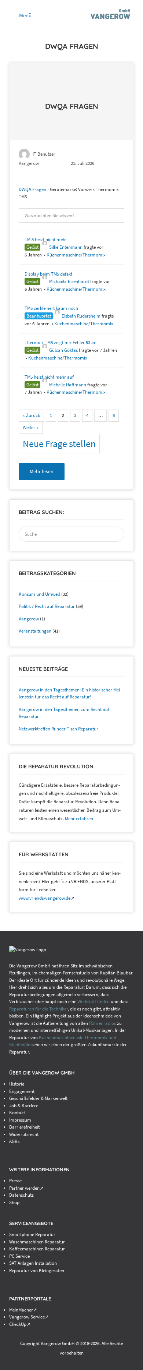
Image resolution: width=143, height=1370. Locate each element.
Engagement (21, 1091)
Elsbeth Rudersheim (81, 316)
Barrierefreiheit (24, 1127)
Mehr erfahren (79, 818)
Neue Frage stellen (59, 444)
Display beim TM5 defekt (48, 274)
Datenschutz (21, 1195)
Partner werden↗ (26, 1188)
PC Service (19, 1256)
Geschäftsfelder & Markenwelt (38, 1098)
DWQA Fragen (71, 106)
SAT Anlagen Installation (33, 1263)
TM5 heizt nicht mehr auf (49, 377)
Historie (16, 1084)
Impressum (20, 1120)
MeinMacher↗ (23, 1310)
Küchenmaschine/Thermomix (76, 255)
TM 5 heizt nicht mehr (46, 239)
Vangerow (29, 619)
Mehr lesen (42, 471)
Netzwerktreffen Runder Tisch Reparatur (58, 729)
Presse (15, 1181)
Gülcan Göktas (63, 350)
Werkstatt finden (93, 1001)
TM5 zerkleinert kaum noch (51, 308)
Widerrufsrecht (23, 1134)
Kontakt (17, 1112)
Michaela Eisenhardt (69, 281)
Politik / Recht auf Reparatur (47, 606)
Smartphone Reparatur (32, 1234)
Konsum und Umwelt (39, 594)
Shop (14, 1202)
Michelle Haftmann (67, 385)
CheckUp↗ (19, 1324)
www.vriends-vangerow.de (44, 898)
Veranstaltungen (35, 631)
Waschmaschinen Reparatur (37, 1242)
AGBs (14, 1141)
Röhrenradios (102, 1023)
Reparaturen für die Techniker (38, 1009)
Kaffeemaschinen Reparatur (37, 1249)
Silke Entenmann (65, 247)
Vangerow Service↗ (29, 1317)
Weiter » (30, 427)
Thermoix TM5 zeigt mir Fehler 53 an (60, 342)
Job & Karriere (23, 1105)
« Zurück (31, 415)
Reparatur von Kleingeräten (36, 1270)
